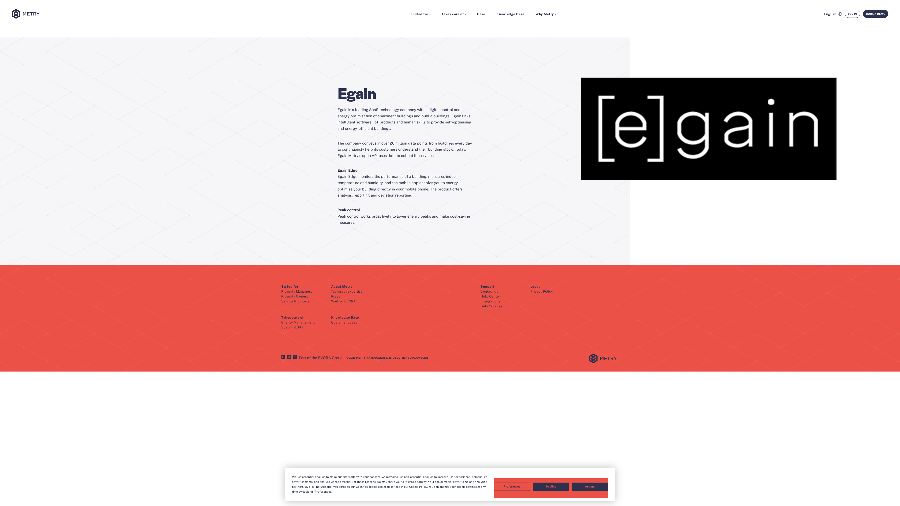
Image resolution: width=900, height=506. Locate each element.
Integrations (490, 301)
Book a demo (875, 13)
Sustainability (292, 327)
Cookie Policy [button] (418, 486)
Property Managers (296, 291)
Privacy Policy (541, 291)
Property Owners (294, 296)
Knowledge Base (510, 14)
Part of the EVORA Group (321, 358)
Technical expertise (347, 291)
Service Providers (295, 301)
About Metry (341, 286)
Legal (535, 286)
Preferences (512, 486)
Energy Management (298, 322)
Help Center (490, 296)
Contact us (489, 291)
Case (481, 14)
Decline (551, 486)
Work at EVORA (343, 301)
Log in (852, 13)
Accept (590, 486)
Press (335, 296)
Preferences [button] (323, 491)
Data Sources (491, 306)
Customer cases (344, 322)
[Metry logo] (77, 14)
